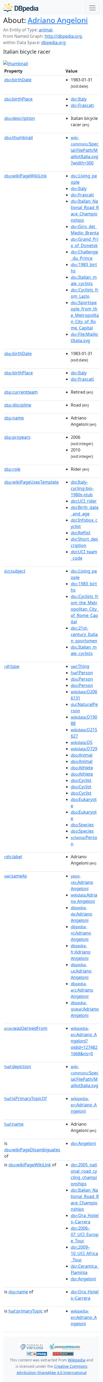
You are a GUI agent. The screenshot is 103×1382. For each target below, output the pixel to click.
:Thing (80, 666)
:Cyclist (81, 780)
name (14, 418)
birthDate (17, 80)
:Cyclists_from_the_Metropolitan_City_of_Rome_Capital (85, 609)
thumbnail (18, 137)
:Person (82, 673)
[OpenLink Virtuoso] (31, 1346)
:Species (82, 825)
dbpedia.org (53, 42)
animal (45, 30)
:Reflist (80, 533)
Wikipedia (76, 1359)
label (13, 857)
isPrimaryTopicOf (25, 1098)
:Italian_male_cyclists (84, 280)
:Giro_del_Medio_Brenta (85, 230)
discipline (17, 405)
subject (14, 571)
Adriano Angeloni (58, 20)
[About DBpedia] (20, 7)
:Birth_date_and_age (85, 510)
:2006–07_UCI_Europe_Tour (85, 1234)
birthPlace (18, 99)
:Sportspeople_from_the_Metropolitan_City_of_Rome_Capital (85, 315)
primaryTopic (25, 1311)
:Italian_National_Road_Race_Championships (85, 210)
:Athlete (82, 768)
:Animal (81, 755)
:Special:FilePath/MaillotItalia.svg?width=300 (85, 150)
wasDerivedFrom (25, 1028)
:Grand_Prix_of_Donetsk (84, 242)
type (11, 666)
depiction (17, 1066)
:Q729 (84, 749)
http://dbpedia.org (63, 36)
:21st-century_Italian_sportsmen (84, 634)
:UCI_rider (84, 501)
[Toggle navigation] (92, 8)
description (19, 118)
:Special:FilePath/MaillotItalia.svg (85, 1076)
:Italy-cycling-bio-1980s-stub (82, 488)
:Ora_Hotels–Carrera (85, 1219)
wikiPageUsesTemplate (31, 482)
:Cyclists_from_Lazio (85, 293)
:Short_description (84, 542)
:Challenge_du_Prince (84, 255)
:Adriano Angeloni (82, 883)
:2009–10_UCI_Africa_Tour (84, 1253)
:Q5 (81, 742)
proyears (17, 437)
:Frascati (82, 105)
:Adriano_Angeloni (84, 1105)
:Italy (79, 99)
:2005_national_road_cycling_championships (84, 1174)
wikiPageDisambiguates (32, 1150)
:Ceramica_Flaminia (85, 1269)
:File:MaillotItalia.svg (84, 337)
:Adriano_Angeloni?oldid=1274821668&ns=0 (84, 1041)
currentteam (21, 392)
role (12, 469)
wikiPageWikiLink (25, 176)
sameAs (15, 876)
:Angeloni (83, 1143)
